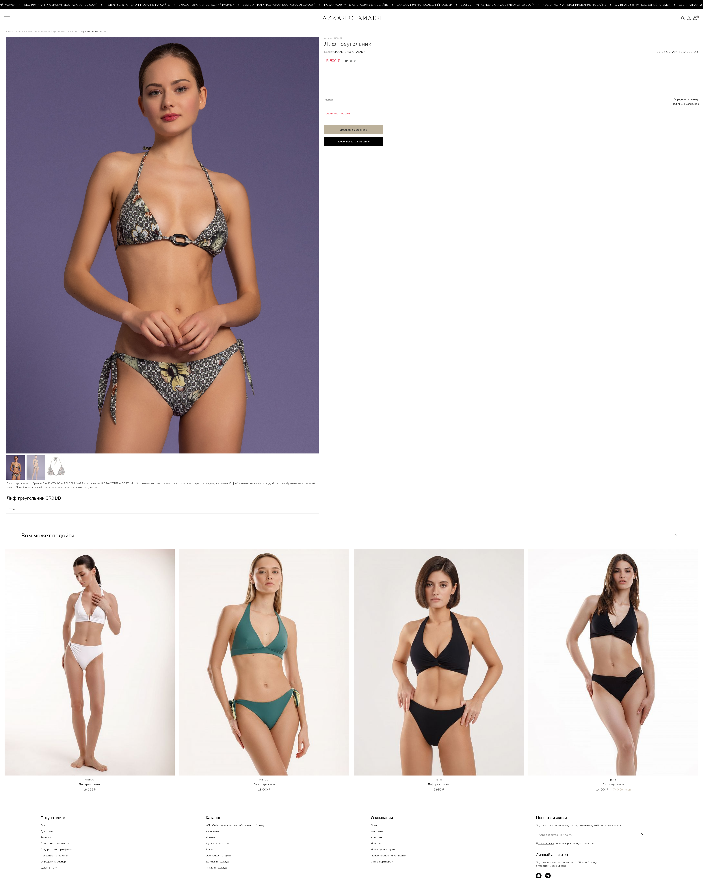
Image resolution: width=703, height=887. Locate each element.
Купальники (213, 831)
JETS (439, 779)
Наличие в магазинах (685, 103)
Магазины (377, 831)
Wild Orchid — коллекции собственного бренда (235, 825)
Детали (11, 509)
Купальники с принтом (65, 31)
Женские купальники (39, 31)
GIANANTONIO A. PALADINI (349, 51)
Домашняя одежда (218, 861)
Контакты (377, 837)
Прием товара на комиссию (388, 855)
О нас (374, 825)
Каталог (20, 31)
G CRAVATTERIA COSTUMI (682, 51)
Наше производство (383, 849)
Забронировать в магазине (353, 141)
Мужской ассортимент (220, 843)
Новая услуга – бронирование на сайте (73, 4)
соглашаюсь (546, 843)
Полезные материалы (54, 855)
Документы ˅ (49, 867)
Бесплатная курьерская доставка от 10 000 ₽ (213, 4)
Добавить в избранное (353, 129)
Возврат (46, 837)
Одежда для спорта (218, 855)
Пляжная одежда (217, 867)
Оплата (45, 825)
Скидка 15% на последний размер (141, 4)
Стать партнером (382, 861)
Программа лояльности (55, 843)
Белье (209, 849)
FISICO (89, 779)
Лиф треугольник (90, 784)
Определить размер (686, 99)
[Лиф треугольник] (90, 662)
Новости (376, 843)
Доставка (47, 831)
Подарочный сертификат (56, 849)
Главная (9, 31)
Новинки (211, 837)
